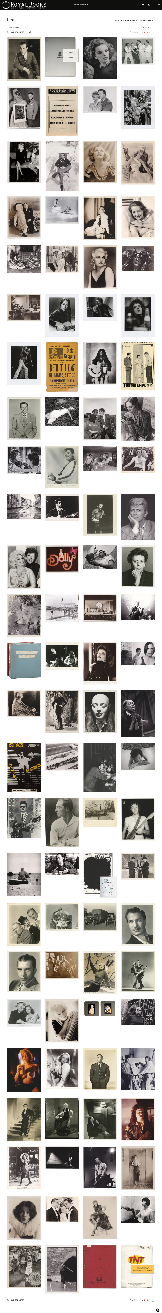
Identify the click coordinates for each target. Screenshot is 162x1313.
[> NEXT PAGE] (153, 32)
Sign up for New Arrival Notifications (135, 21)
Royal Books (24, 5)
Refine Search (80, 5)
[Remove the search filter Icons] (30, 32)
